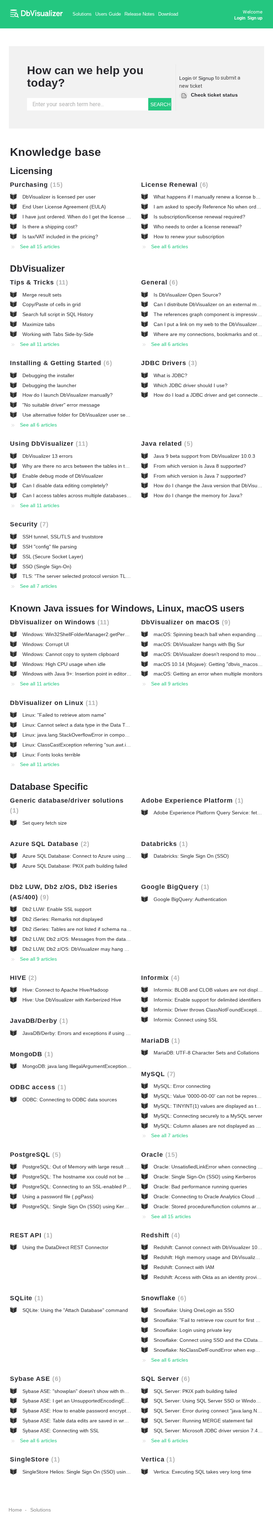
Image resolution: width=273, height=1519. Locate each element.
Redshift (159, 1235)
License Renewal (173, 184)
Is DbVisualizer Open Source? (187, 295)
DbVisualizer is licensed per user (59, 197)
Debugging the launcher (49, 385)
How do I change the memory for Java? (198, 495)
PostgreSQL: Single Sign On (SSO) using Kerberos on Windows (94, 1206)
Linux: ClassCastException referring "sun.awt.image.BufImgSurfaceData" (104, 745)
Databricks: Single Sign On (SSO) (191, 856)
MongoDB (30, 1054)
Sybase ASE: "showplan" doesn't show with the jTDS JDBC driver (95, 1391)
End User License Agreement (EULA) (64, 207)
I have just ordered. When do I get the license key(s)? (82, 216)
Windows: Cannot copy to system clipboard (70, 654)
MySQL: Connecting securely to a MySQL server (208, 1116)
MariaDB (159, 1040)
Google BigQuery (174, 886)
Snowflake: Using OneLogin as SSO (194, 1310)
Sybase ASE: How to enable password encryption (77, 1411)
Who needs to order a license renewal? (198, 226)
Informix (159, 977)
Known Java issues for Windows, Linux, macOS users (127, 608)
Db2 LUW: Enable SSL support (56, 909)
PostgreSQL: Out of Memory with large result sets (78, 1167)
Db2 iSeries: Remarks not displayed (62, 919)
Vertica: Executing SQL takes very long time (202, 1472)
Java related (166, 443)
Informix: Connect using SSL (186, 1019)
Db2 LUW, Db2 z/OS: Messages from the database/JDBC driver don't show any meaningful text (129, 939)
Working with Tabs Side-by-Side (57, 334)
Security (28, 524)
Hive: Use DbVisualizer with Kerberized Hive (71, 1000)
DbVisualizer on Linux (53, 702)
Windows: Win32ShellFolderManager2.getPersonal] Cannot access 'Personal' (109, 634)
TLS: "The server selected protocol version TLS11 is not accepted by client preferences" (121, 576)
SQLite (25, 1298)
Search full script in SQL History (57, 314)
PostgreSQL (34, 1154)
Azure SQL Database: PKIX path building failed (74, 866)
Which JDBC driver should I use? (191, 385)
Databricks (163, 843)
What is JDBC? (170, 375)
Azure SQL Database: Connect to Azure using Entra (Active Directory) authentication (117, 856)
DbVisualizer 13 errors (47, 456)
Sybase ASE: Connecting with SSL (60, 1430)
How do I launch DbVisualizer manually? (67, 395)
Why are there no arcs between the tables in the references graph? (97, 466)
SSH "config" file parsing (49, 546)
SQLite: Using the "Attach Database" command (75, 1310)
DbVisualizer (37, 268)
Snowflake (162, 1298)
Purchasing (35, 184)
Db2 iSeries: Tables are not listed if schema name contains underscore (101, 929)
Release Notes (139, 14)
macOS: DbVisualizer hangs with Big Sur (199, 644)
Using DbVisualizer (48, 443)
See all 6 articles (169, 246)
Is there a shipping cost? (49, 226)
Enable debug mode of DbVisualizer (62, 476)
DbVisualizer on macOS (184, 622)
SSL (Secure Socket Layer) (52, 556)
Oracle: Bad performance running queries (200, 1186)
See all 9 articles (169, 684)
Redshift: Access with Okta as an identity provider (209, 1277)
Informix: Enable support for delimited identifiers (207, 1000)
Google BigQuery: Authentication (190, 899)
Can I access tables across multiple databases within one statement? (99, 495)
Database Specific (49, 787)
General (158, 282)
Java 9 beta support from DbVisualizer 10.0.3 (204, 456)
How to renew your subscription (189, 236)
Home (15, 1510)
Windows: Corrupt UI (45, 644)
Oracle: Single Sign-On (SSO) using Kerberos (205, 1176)
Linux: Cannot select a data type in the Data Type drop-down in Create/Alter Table (114, 725)
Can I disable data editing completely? (65, 485)
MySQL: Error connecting (182, 1086)
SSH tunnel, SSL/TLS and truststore (62, 536)
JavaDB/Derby (38, 1020)
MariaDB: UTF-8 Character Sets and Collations (206, 1053)
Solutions (82, 14)
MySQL (157, 1074)
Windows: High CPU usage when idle (64, 664)
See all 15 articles (40, 246)
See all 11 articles (39, 344)
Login (185, 78)
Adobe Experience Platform (191, 800)
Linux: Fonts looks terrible (51, 755)
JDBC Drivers (168, 363)
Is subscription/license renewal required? (199, 216)
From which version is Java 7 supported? (200, 476)
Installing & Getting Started (60, 363)
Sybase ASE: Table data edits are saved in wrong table (83, 1420)
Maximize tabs (38, 324)
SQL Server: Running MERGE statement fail (203, 1420)
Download (168, 14)
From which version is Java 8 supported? (200, 466)
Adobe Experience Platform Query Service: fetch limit (213, 812)
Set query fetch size (44, 823)
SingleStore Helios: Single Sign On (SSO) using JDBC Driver (90, 1472)
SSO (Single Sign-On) (46, 566)
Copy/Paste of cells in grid (51, 304)
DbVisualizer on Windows (58, 622)
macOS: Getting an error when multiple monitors (208, 674)
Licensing (31, 171)
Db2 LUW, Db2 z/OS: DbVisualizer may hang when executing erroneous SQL (109, 949)
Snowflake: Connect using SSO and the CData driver (213, 1340)
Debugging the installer (48, 375)
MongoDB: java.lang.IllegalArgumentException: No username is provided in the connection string (131, 1066)
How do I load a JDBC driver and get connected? (208, 395)
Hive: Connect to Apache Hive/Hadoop (65, 990)
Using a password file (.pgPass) (57, 1196)
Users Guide (108, 14)
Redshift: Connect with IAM (184, 1267)
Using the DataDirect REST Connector (65, 1247)
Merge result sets (41, 295)
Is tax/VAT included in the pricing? (60, 236)
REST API (30, 1235)
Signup (206, 78)
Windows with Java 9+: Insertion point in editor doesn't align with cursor (102, 674)
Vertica (157, 1459)
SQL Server (164, 1378)
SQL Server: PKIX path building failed (195, 1391)
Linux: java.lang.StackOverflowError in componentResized (87, 735)
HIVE (22, 977)
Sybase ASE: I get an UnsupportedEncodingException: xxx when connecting (107, 1401)
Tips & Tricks (38, 282)
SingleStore (34, 1459)
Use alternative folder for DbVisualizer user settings (80, 415)
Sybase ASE (34, 1378)
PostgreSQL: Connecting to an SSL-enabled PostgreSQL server (94, 1186)
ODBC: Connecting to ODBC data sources (69, 1099)
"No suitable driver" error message (61, 405)
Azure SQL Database (48, 843)
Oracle (158, 1154)
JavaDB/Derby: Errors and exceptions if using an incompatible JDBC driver (106, 1033)
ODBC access (37, 1087)
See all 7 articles (38, 586)
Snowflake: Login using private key (192, 1330)
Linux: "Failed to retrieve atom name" (64, 715)
